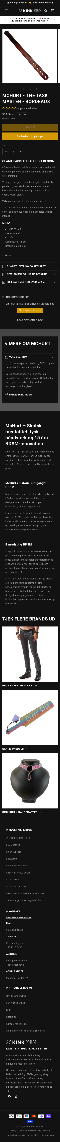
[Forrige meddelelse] (5, 19)
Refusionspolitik (47, 1135)
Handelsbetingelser (16, 996)
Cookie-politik (13, 1017)
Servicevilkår (33, 1135)
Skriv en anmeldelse (30, 310)
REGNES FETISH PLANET (18, 685)
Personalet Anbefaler (17, 865)
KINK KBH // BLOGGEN (18, 872)
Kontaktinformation (16, 1024)
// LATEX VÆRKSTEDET (18, 838)
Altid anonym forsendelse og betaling (25, 1030)
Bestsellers (12, 858)
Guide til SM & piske (16, 886)
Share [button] (8, 255)
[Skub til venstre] (23, 89)
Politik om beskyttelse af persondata (34, 1131)
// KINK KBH (29, 1127)
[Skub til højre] (36, 89)
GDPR (9, 1010)
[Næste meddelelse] (54, 19)
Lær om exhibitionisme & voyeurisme (25, 893)
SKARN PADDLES (13, 748)
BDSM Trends (13, 845)
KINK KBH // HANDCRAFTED (20, 812)
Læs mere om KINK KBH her (18, 917)
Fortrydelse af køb (15, 1003)
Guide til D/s (12, 879)
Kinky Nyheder (13, 852)
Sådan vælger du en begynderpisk (23, 900)
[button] (6, 10)
